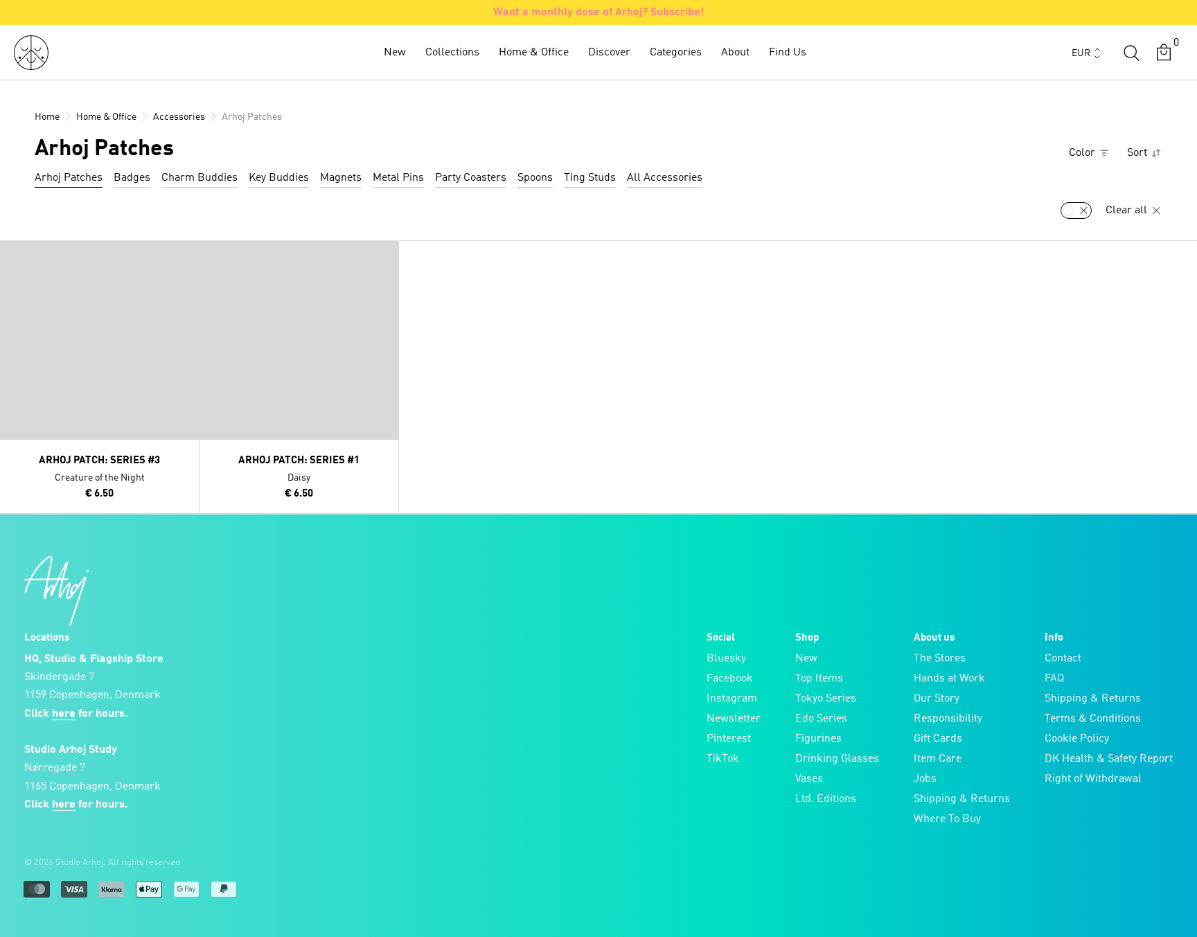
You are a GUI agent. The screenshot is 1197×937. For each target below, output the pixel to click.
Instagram (732, 698)
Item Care (937, 759)
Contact (1063, 658)
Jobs (925, 779)
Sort (1138, 153)
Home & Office (534, 52)
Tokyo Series (825, 698)
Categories (676, 52)
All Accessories (664, 178)
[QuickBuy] (12, 254)
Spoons (535, 178)
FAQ (1054, 678)
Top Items (819, 678)
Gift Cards (938, 738)
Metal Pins (398, 178)
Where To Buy (947, 819)
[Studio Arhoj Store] (31, 52)
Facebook (730, 678)
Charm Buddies (199, 178)
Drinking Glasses (837, 759)
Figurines (818, 738)
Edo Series (821, 718)
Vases (809, 779)
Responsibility (948, 718)
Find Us (787, 52)
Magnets (341, 178)
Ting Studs (590, 178)
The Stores (940, 658)
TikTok (723, 759)
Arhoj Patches (69, 178)
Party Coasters (470, 178)
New (395, 52)
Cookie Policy (1077, 738)
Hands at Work (949, 678)
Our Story (936, 698)
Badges (132, 178)
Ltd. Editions (825, 799)
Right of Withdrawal (1093, 779)
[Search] (1131, 53)
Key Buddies (279, 178)
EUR (1081, 53)
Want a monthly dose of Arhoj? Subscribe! (598, 12)
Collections (452, 52)
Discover (609, 52)
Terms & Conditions (1093, 718)
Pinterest (729, 738)
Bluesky (726, 658)
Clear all (1128, 210)
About (735, 52)
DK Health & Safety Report (1109, 759)
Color (1083, 153)
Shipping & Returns (962, 799)
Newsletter (734, 718)
